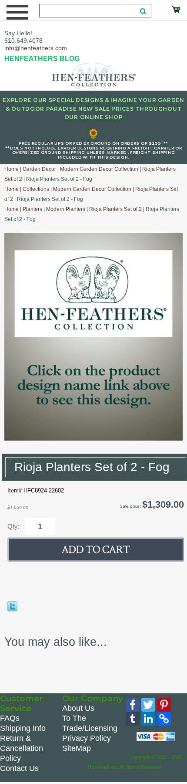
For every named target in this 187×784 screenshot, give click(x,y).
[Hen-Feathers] (93, 75)
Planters (32, 209)
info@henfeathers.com (35, 47)
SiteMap (76, 748)
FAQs (10, 718)
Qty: (13, 526)
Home (11, 169)
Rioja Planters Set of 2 (115, 209)
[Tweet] (12, 609)
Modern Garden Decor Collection (99, 169)
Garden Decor (39, 169)
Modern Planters (65, 209)
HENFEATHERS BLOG (42, 58)
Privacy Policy (86, 738)
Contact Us (19, 768)
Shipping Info (23, 728)
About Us (78, 708)
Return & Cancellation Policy (21, 748)
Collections (36, 189)
